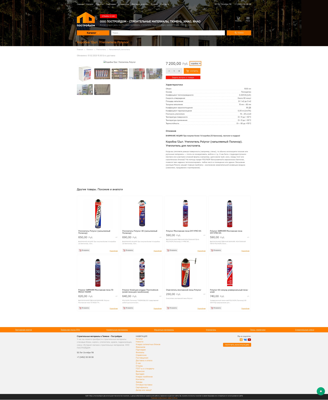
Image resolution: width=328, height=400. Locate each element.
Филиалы (140, 352)
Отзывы (154, 4)
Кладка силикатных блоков (148, 344)
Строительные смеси (257, 330)
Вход (175, 398)
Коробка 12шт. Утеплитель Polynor (103, 42)
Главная (80, 4)
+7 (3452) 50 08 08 (242, 4)
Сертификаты (142, 387)
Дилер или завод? (144, 390)
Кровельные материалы (70, 330)
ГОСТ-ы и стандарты (145, 368)
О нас (138, 363)
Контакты (165, 4)
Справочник (124, 4)
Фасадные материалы (117, 330)
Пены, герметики (211, 330)
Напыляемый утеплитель (119, 49)
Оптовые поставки (144, 384)
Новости (100, 4)
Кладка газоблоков (144, 376)
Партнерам (111, 4)
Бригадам (140, 374)
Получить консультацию (237, 345)
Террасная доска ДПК (23, 330)
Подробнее (114, 251)
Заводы (139, 382)
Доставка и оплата (140, 4)
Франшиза (140, 347)
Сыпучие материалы (304, 330)
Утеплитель (101, 49)
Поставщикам (142, 358)
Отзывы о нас (108, 16)
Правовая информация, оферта (162, 398)
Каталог (89, 4)
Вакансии (140, 371)
